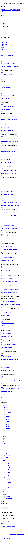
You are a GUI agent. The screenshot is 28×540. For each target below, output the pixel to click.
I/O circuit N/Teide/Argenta (9, 249)
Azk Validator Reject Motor (9, 173)
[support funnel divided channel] (9, 378)
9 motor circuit (5, 109)
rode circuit (4, 326)
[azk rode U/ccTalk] (5, 159)
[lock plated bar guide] (7, 257)
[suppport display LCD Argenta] (8, 63)
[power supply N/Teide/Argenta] (8, 301)
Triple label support (7, 391)
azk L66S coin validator (7, 130)
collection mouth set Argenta (10, 205)
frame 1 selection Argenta (9, 228)
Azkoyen (5, 30)
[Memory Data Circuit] (7, 268)
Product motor (5, 315)
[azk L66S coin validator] (5, 127)
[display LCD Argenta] (8, 53)
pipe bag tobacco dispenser (9, 292)
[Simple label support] (9, 344)
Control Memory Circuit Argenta (10, 216)
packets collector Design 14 (9, 281)
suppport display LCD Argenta (10, 66)
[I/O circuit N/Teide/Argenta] (6, 246)
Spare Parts (6, 26)
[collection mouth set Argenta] (9, 202)
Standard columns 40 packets (10, 359)
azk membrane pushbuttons (9, 141)
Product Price (4, 49)
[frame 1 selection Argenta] (7, 225)
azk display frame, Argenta (9, 119)
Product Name (4, 44)
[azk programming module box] (8, 149)
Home (4, 20)
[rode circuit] (7, 323)
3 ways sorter (5, 77)
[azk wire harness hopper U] (6, 181)
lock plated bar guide (7, 260)
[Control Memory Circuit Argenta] (8, 213)
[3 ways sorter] (7, 74)
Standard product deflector (9, 370)
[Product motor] (6, 312)
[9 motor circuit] (8, 106)
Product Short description (7, 46)
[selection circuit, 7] (6, 333)
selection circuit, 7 (6, 336)
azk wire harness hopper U (9, 184)
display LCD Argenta (7, 55)
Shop (4, 23)
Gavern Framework (5, 538)
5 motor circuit (5, 98)
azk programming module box (10, 151)
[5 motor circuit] (8, 95)
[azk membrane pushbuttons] (7, 138)
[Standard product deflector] (5, 367)
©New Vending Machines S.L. (17, 534)
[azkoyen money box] (7, 191)
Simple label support (7, 347)
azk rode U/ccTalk (6, 162)
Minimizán (4, 536)
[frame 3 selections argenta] (8, 236)
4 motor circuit (5, 87)
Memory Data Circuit (7, 271)
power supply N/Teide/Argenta (10, 304)
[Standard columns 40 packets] (6, 357)
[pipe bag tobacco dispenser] (9, 289)
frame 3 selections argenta (9, 239)
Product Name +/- (5, 42)
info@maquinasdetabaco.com (8, 526)
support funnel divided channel (10, 381)
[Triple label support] (11, 389)
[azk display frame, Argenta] (7, 117)
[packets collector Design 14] (7, 278)
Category (3, 47)
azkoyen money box (7, 194)
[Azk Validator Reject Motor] (8, 170)
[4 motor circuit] (8, 85)
